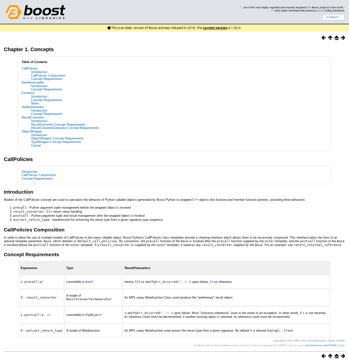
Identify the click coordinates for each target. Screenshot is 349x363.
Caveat (36, 145)
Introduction (39, 72)
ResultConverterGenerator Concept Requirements (65, 128)
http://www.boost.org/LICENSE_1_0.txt (324, 345)
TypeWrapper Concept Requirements (56, 142)
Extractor (28, 93)
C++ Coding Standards (331, 10)
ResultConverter (33, 117)
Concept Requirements (46, 79)
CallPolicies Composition (48, 75)
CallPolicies (30, 68)
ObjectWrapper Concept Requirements (57, 138)
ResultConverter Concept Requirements (58, 124)
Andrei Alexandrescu (305, 10)
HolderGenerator (33, 107)
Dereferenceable (33, 82)
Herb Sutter (281, 10)
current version (215, 28)
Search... (335, 17)
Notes (35, 103)
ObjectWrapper (32, 131)
